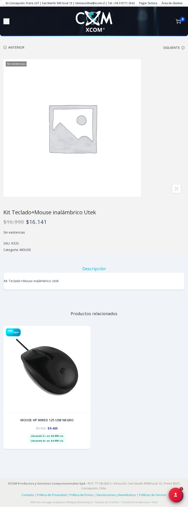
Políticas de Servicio (152, 495)
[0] (178, 21)
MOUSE (25, 250)
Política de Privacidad (51, 495)
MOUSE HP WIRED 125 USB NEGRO (47, 420)
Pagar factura (148, 3)
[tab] (94, 268)
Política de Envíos (81, 495)
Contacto (28, 495)
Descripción (94, 268)
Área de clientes (172, 3)
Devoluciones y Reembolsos (116, 495)
